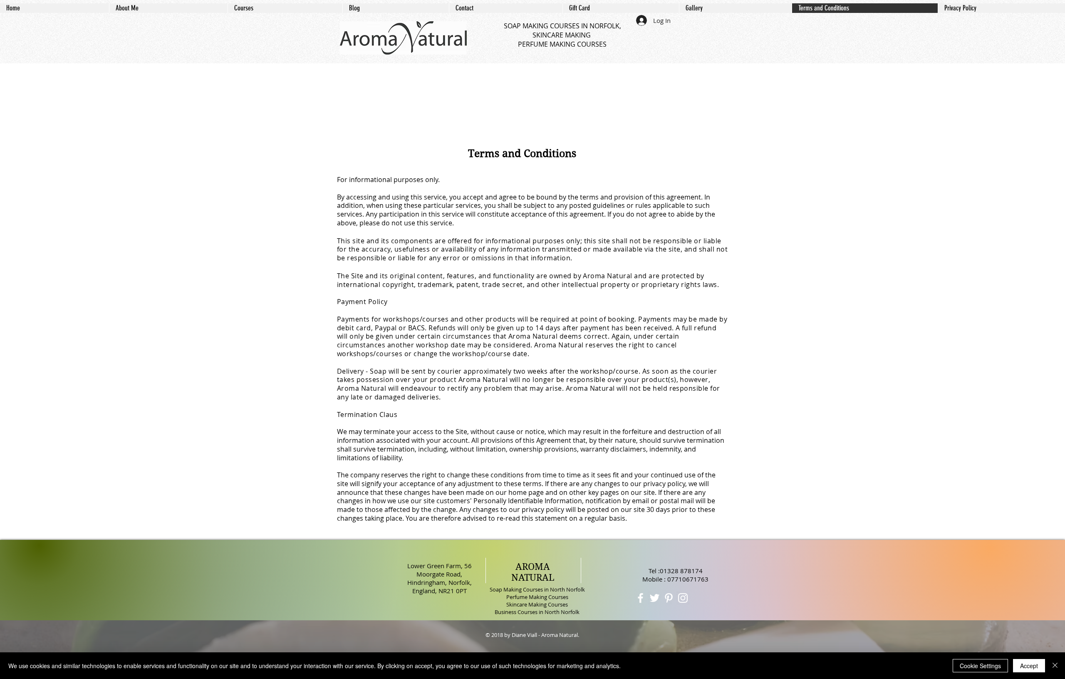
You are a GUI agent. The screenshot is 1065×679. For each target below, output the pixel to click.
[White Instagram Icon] (682, 598)
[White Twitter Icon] (654, 598)
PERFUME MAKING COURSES (562, 44)
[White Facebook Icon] (640, 598)
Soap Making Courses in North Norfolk (537, 589)
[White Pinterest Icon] (668, 598)
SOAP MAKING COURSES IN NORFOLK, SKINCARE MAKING (562, 30)
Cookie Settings (980, 666)
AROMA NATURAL (533, 572)
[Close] (1055, 665)
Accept (1029, 666)
